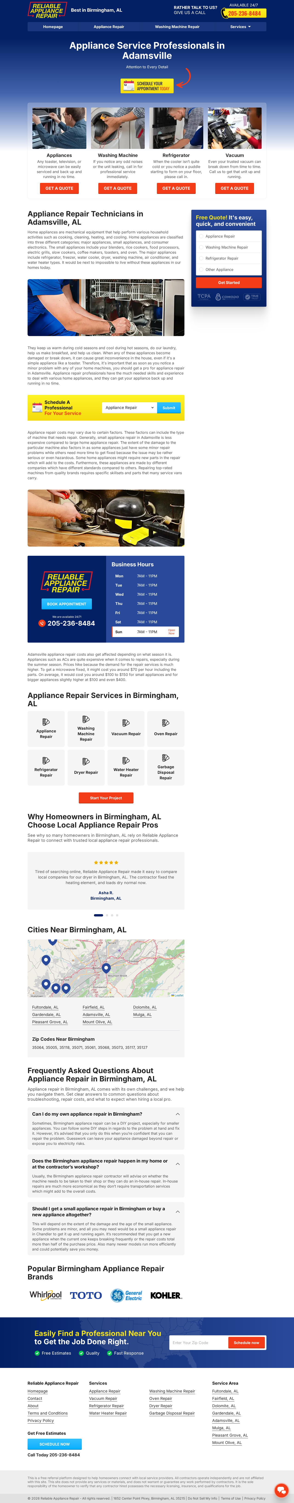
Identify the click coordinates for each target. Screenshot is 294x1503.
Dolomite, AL (145, 1007)
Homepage (53, 26)
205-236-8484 (244, 13)
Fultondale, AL (45, 1007)
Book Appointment (66, 604)
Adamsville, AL (96, 1014)
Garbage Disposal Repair (172, 1413)
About (33, 1406)
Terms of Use (231, 1498)
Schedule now (55, 1444)
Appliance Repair (109, 26)
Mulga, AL (142, 1014)
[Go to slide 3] (112, 915)
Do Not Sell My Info (202, 1498)
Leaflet (178, 995)
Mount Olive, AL (97, 1022)
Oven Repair (160, 1398)
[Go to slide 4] (117, 915)
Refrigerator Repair (222, 258)
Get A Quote (59, 188)
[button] (106, 968)
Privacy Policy (41, 1420)
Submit (169, 408)
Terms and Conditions (48, 1413)
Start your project (106, 798)
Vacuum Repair (103, 1398)
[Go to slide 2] (103, 915)
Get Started (229, 282)
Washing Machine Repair (177, 26)
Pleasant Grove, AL (50, 1022)
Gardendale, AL (46, 1014)
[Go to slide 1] (95, 915)
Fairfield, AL (94, 1007)
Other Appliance (219, 269)
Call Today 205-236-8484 (54, 1454)
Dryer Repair (160, 1406)
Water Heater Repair (108, 1413)
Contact (35, 1398)
